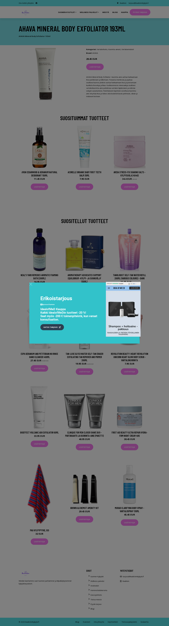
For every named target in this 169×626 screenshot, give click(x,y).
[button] (52, 327)
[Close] (30, 284)
